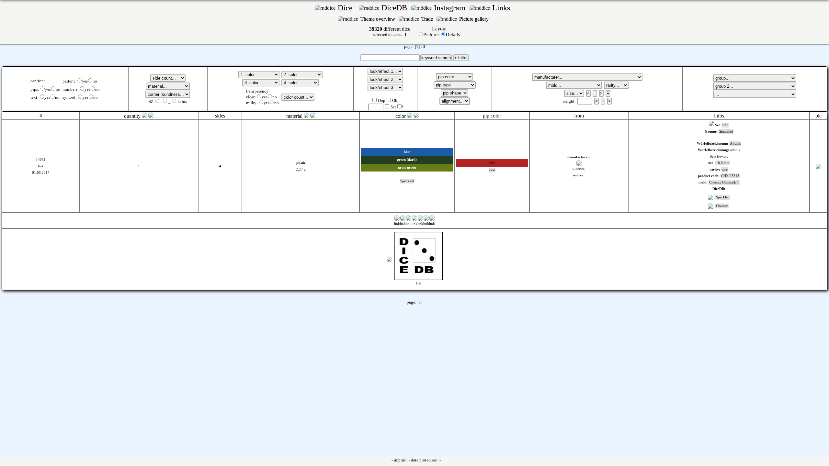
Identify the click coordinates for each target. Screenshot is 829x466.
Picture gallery (475, 19)
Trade (427, 19)
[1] (417, 46)
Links (503, 8)
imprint (401, 460)
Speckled (723, 197)
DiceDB (395, 8)
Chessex (722, 206)
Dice (347, 8)
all (423, 46)
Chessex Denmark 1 (724, 182)
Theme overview (378, 19)
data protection (424, 460)
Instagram (450, 8)
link (41, 166)
